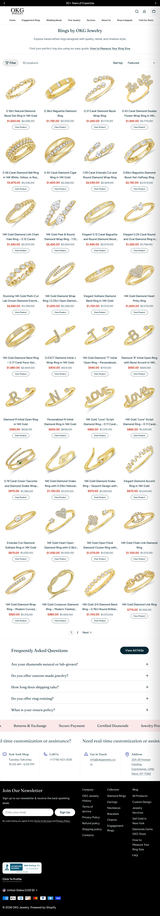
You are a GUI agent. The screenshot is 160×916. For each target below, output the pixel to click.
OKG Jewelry (21, 907)
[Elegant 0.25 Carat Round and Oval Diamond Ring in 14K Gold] (139, 212)
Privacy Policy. (63, 821)
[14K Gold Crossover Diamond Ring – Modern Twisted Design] (60, 582)
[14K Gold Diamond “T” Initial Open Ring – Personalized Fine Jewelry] (100, 335)
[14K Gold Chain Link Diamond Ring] (139, 520)
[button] (4, 3)
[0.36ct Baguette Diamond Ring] (60, 88)
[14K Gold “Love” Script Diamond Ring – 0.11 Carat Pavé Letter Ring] (100, 397)
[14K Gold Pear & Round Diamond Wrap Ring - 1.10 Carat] (60, 212)
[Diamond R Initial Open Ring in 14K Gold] (20, 397)
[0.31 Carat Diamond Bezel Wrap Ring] (100, 88)
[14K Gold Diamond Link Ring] (139, 582)
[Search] (137, 11)
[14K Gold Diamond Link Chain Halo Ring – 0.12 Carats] (20, 212)
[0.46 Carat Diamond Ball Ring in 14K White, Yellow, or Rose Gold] (20, 150)
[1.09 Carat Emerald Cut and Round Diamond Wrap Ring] (100, 150)
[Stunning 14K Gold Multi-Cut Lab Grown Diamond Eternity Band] (20, 273)
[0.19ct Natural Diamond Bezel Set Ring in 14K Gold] (20, 88)
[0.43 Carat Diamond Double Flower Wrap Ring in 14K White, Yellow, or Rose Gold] (139, 88)
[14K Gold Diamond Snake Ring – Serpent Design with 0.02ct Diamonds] (100, 458)
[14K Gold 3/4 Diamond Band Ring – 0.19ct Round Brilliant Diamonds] (100, 582)
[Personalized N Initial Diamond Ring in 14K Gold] (60, 397)
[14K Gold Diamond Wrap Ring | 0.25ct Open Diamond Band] (60, 273)
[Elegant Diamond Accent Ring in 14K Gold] (139, 458)
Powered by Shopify (43, 907)
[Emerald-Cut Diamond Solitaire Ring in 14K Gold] (20, 520)
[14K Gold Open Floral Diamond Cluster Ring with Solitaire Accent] (100, 520)
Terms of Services (43, 821)
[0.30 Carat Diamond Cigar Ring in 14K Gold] (60, 150)
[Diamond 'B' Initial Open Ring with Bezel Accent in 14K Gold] (139, 335)
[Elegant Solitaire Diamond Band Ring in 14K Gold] (100, 273)
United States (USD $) (21, 890)
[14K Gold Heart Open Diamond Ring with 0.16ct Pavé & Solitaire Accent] (60, 520)
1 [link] (71, 632)
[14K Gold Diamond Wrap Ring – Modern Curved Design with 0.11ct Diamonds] (20, 582)
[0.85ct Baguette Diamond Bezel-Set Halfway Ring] (139, 150)
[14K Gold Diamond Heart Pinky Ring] (139, 273)
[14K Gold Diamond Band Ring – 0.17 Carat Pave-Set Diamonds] (20, 335)
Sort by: (118, 63)
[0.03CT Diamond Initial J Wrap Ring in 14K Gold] (60, 335)
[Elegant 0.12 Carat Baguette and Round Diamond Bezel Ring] (100, 212)
